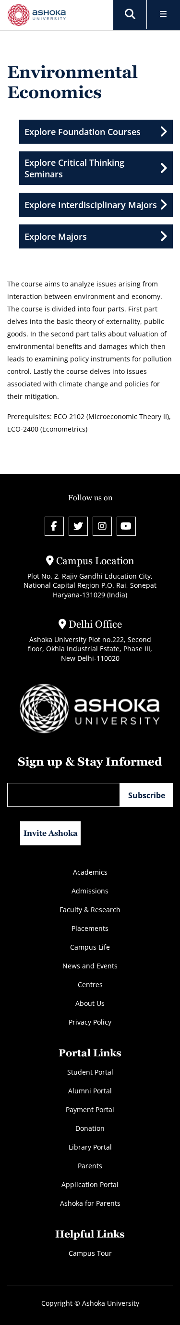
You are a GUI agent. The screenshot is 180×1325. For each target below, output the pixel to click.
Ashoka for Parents (90, 1203)
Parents (90, 1165)
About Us (90, 1003)
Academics (90, 872)
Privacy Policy (90, 1022)
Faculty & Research (90, 909)
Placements (90, 928)
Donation (90, 1128)
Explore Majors (55, 236)
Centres (90, 984)
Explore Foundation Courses (82, 131)
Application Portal (90, 1184)
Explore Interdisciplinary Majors (90, 205)
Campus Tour (90, 1253)
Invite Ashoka (51, 833)
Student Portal (90, 1072)
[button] (130, 14)
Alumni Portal (90, 1090)
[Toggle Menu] (163, 15)
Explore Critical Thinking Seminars (74, 168)
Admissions (90, 890)
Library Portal (90, 1147)
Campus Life (90, 947)
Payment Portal (90, 1109)
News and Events (90, 965)
